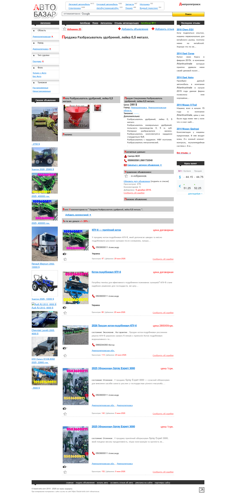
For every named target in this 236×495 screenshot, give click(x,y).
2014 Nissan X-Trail (187, 104)
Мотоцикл (145, 4)
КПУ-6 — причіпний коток (106, 230)
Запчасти (129, 4)
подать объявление (85, 482)
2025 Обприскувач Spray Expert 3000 (113, 368)
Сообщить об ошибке (134, 192)
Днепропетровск (41, 48)
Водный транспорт (149, 8)
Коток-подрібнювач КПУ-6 (106, 272)
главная (69, 482)
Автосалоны (106, 22)
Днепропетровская (42, 36)
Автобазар (85, 22)
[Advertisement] (118, 67)
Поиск (95, 22)
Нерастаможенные (42, 91)
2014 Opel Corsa (185, 53)
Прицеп (129, 8)
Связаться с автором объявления (144, 164)
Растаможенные (40, 87)
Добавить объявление (135, 28)
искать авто (102, 482)
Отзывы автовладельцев (127, 22)
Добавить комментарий (78, 214)
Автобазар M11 (148, 22)
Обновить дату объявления (137, 181)
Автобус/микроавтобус (108, 8)
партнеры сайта (162, 482)
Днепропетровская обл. (103, 350)
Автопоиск (45, 22)
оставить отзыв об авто (121, 482)
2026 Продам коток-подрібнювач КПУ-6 (114, 325)
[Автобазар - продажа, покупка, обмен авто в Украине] (45, 18)
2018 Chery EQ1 (185, 29)
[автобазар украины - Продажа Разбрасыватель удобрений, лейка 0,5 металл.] (76, 117)
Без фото (37, 76)
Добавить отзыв (164, 28)
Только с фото (39, 72)
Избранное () (74, 29)
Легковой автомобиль (79, 4)
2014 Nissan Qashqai (188, 128)
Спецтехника (75, 8)
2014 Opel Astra (185, 77)
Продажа (37, 61)
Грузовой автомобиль (107, 4)
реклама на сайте (143, 482)
